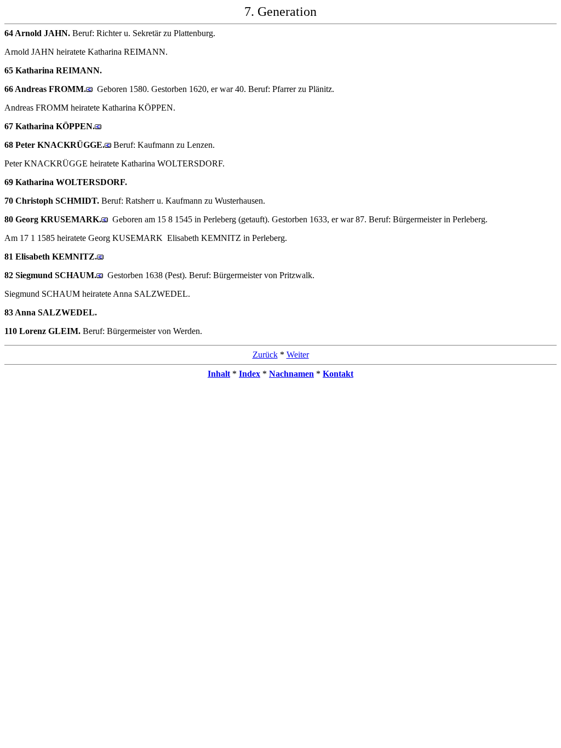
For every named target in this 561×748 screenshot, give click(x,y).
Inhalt (219, 373)
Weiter (298, 354)
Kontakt (338, 373)
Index (249, 373)
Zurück (265, 354)
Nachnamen (291, 373)
